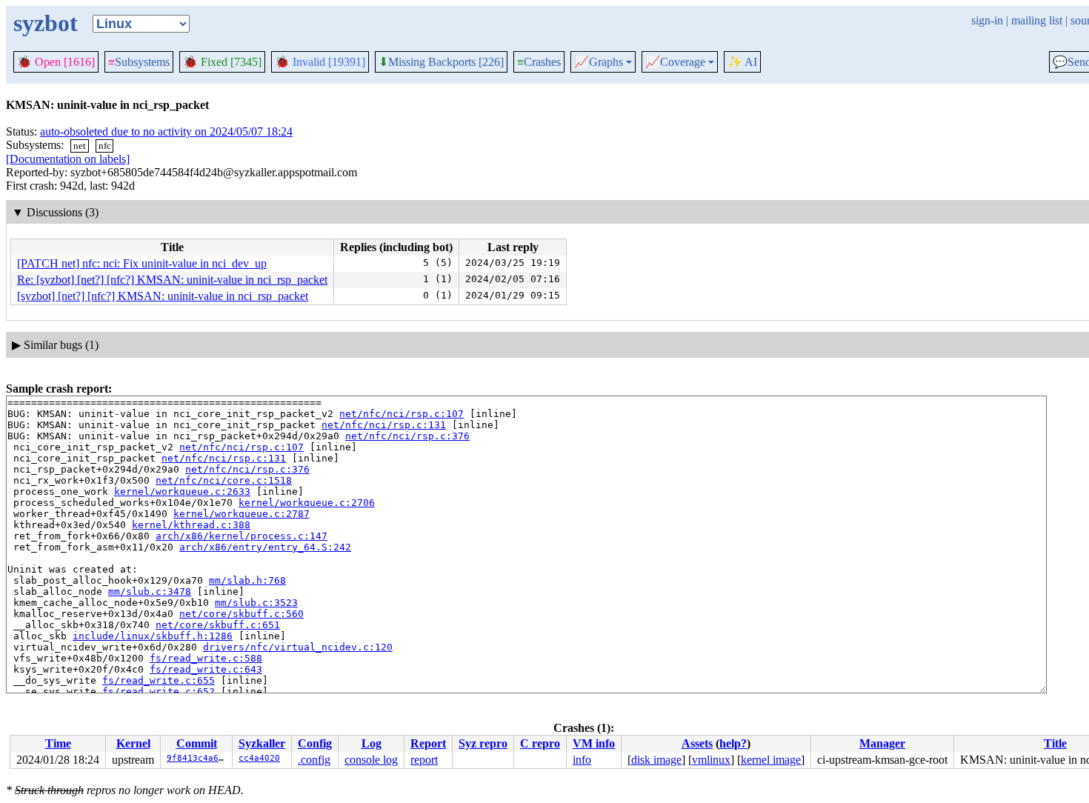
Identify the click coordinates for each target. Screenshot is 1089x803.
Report (428, 743)
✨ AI (742, 62)
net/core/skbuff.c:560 (241, 613)
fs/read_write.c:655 (158, 680)
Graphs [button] (598, 62)
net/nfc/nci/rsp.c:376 (407, 436)
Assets (697, 743)
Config (315, 743)
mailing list (1036, 20)
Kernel (133, 743)
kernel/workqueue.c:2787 (241, 513)
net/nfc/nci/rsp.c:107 (401, 413)
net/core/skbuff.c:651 (218, 624)
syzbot (45, 23)
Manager (882, 743)
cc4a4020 (259, 758)
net (79, 145)
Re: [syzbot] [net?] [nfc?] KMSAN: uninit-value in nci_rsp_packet (172, 279)
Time (58, 743)
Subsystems (139, 62)
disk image (656, 759)
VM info (594, 743)
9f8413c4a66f (198, 758)
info (582, 759)
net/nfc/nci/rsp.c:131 (384, 424)
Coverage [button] (675, 62)
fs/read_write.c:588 (206, 658)
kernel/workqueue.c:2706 (307, 502)
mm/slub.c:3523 (256, 602)
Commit (196, 743)
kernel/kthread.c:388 (191, 524)
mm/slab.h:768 (247, 580)
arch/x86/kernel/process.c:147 (241, 536)
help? (733, 743)
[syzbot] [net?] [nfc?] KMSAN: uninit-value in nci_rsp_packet (162, 296)
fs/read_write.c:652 (158, 691)
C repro (540, 743)
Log (372, 743)
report (424, 759)
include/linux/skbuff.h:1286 (153, 636)
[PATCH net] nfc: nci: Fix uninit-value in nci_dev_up (142, 263)
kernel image (771, 759)
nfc (105, 145)
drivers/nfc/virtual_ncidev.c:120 (298, 647)
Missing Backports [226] (441, 62)
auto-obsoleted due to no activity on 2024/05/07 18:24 (166, 131)
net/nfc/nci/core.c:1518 (224, 480)
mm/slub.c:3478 (149, 591)
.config (314, 759)
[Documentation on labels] (68, 159)
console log (371, 759)
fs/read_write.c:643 (206, 669)
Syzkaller (262, 743)
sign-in (987, 20)
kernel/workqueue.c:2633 (182, 491)
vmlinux (711, 759)
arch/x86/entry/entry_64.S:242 (265, 547)
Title (1055, 743)
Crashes (539, 62)
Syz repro (483, 743)
